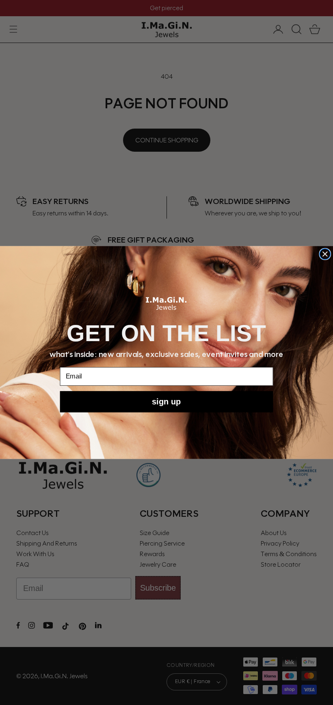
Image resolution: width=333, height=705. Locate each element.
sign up (166, 401)
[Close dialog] (325, 254)
